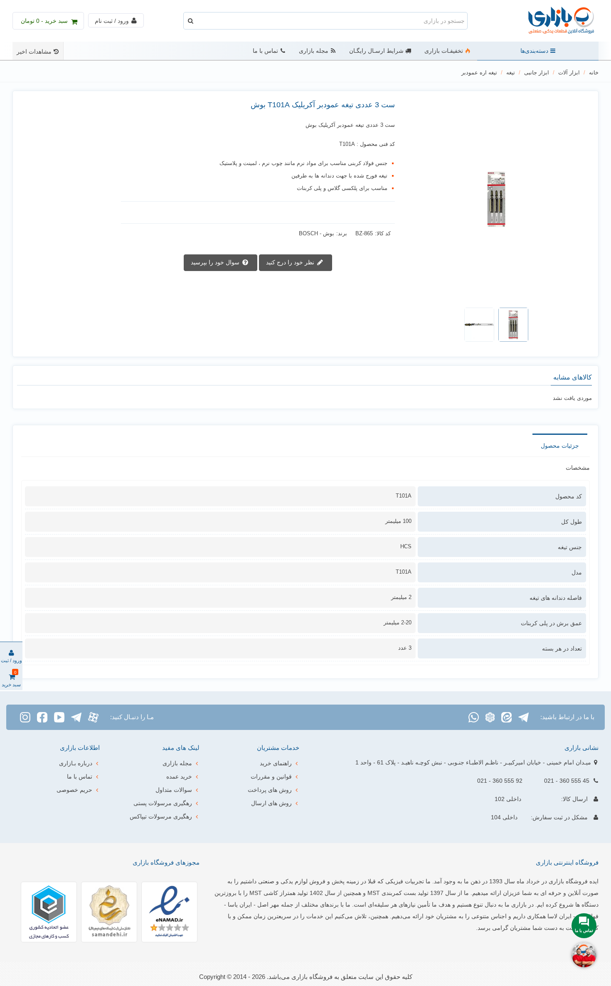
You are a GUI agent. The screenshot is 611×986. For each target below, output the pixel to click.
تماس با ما (265, 51)
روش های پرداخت (270, 789)
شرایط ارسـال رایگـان (376, 51)
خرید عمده (179, 776)
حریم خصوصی (74, 789)
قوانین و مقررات (271, 776)
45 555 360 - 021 (566, 780)
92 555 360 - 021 (499, 780)
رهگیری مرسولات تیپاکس (161, 816)
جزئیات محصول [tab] (560, 445)
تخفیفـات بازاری (443, 51)
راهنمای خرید (276, 763)
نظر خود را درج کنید (291, 262)
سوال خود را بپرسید (216, 262)
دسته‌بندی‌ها (534, 51)
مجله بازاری (313, 51)
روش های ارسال (271, 803)
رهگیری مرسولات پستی (162, 803)
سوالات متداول (173, 789)
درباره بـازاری (75, 763)
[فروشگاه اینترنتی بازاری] (553, 21)
